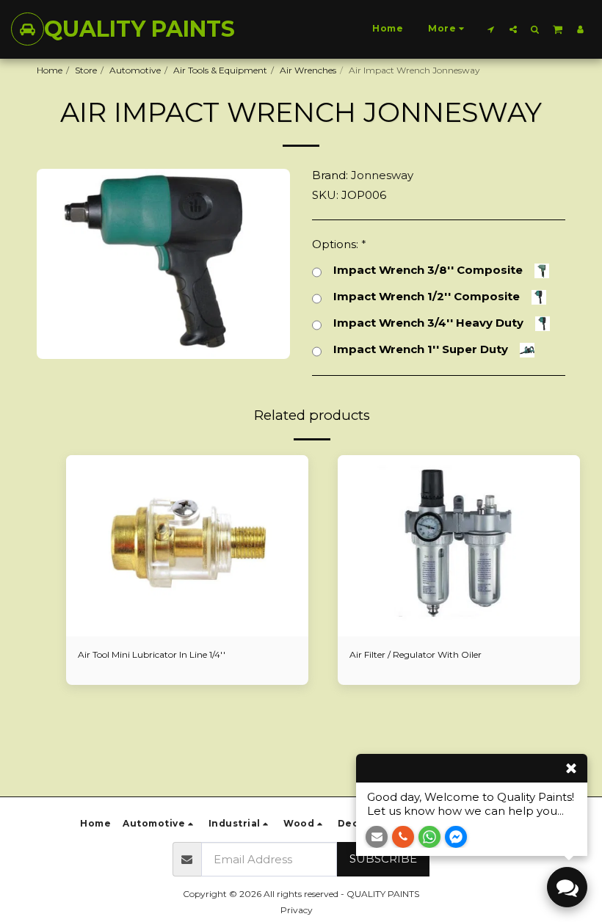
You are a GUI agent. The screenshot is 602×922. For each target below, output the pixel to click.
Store (86, 70)
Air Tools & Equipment (220, 70)
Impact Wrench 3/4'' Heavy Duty (428, 323)
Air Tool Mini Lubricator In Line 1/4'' (151, 654)
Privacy (296, 909)
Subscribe (383, 858)
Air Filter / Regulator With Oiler (415, 654)
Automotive (135, 70)
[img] (187, 546)
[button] (491, 29)
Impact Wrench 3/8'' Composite (428, 270)
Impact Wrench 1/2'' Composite (426, 296)
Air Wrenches (308, 70)
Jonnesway (382, 175)
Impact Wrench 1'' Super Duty (420, 349)
